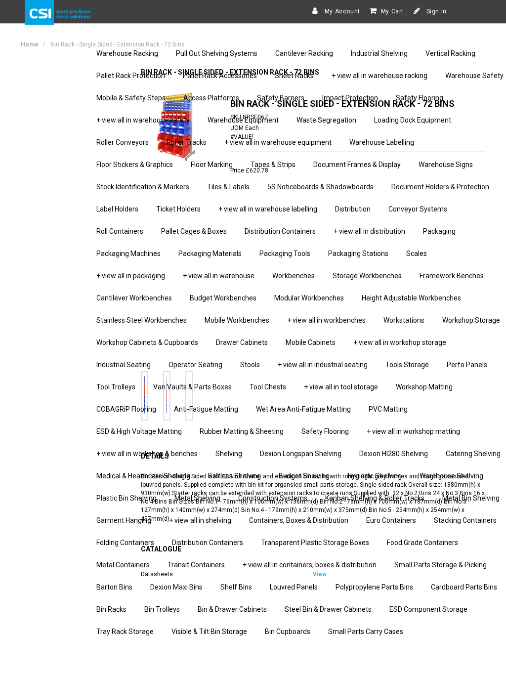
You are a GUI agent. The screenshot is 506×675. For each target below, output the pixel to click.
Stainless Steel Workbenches (141, 320)
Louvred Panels (294, 587)
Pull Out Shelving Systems (216, 53)
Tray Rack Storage (125, 631)
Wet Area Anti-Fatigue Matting (303, 409)
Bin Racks (111, 609)
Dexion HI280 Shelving (393, 454)
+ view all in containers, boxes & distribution (310, 565)
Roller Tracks (187, 142)
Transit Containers (196, 565)
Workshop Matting (424, 387)
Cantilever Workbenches (134, 298)
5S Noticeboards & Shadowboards (320, 187)
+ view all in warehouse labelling (267, 209)
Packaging (439, 231)
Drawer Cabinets (242, 342)
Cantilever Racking (304, 53)
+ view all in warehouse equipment (278, 142)
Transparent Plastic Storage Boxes (315, 543)
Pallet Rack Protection (130, 76)
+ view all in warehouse (218, 276)
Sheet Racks (294, 76)
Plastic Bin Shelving (126, 498)
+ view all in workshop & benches (147, 454)
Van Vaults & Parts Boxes (192, 387)
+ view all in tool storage (341, 387)
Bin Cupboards (287, 631)
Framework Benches (452, 276)
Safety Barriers (280, 98)
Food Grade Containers (422, 543)
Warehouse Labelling (381, 142)
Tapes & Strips (273, 165)
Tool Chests (268, 387)
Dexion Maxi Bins (176, 587)
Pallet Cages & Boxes (194, 231)
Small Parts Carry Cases (365, 631)
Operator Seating (195, 365)
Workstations (403, 320)
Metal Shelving (197, 498)
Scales (416, 253)
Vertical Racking (450, 53)
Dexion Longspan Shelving (300, 454)
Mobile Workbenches (237, 320)
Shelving (228, 454)
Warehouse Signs (446, 165)
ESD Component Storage (428, 609)
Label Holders (117, 209)
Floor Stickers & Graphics (134, 165)
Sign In (435, 11)
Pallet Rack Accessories (220, 76)
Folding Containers (125, 543)
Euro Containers (391, 520)
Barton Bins (114, 587)
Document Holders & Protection (440, 187)
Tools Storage (407, 365)
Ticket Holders (178, 209)
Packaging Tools (284, 253)
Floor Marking (212, 165)
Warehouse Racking (127, 53)
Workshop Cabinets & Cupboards (147, 342)
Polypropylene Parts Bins (374, 587)
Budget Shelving (304, 476)
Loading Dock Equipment (412, 120)
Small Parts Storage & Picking (440, 565)
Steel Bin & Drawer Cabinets (328, 609)
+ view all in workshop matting (413, 431)
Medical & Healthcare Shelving (143, 476)
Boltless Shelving (234, 476)
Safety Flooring (419, 98)
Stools (250, 365)
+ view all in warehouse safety (143, 120)
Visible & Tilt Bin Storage (209, 631)
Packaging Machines (128, 253)
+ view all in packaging (130, 276)
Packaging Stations (358, 253)
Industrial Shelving (379, 53)
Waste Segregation (326, 120)
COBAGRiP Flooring (126, 409)
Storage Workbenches (367, 276)
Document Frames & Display (357, 165)
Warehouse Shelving (451, 476)
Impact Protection (350, 98)
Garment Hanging (123, 520)
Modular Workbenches (309, 298)
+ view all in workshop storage (399, 342)
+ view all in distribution (369, 231)
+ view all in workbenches (326, 320)
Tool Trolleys (115, 387)
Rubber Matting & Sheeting (242, 431)
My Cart (392, 11)
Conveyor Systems (417, 209)
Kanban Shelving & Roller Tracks (374, 498)
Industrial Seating (123, 365)
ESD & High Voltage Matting (139, 431)
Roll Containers (119, 231)
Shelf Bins (236, 587)
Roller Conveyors (122, 142)
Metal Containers (123, 565)
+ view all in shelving (200, 520)
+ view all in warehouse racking (379, 76)
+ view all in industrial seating (323, 365)
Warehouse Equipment (243, 120)
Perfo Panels (467, 365)
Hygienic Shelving (374, 476)
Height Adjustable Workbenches (411, 298)
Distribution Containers (280, 231)
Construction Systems (272, 498)
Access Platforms (211, 98)
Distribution (353, 209)
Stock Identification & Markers (142, 187)
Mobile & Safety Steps (131, 98)
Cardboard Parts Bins (464, 587)
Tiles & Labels (228, 187)
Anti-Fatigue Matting (206, 409)
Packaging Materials (210, 253)
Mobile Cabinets (311, 342)
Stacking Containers (465, 520)
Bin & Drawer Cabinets (232, 609)
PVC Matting (388, 409)
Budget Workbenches (223, 298)
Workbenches (293, 276)
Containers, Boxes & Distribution (298, 520)
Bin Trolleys (162, 609)
